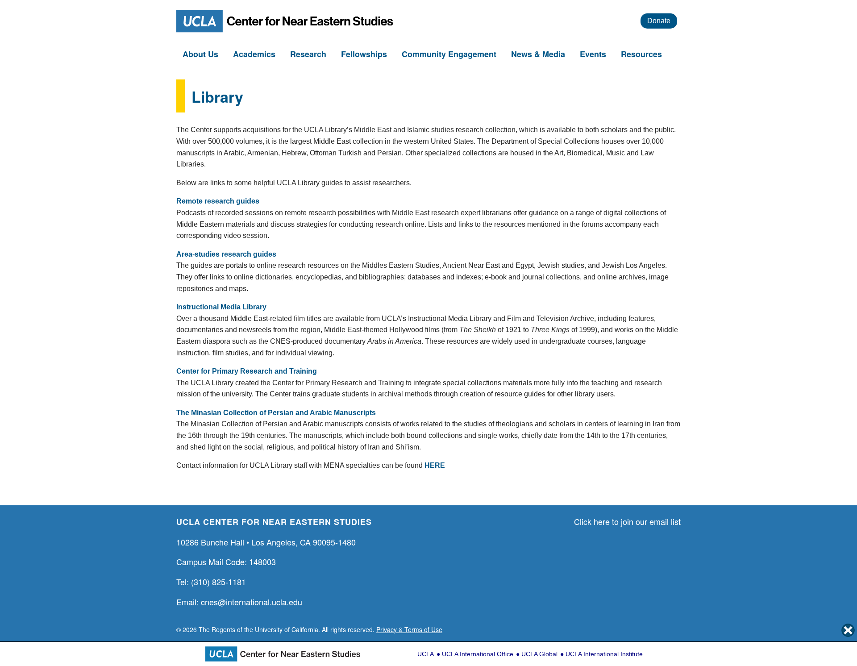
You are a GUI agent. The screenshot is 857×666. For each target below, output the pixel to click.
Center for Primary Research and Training (246, 371)
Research (309, 54)
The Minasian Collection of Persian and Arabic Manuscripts (276, 412)
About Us (201, 54)
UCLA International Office (477, 654)
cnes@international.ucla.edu (251, 602)
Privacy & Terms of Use (409, 629)
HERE (434, 465)
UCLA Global (539, 654)
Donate (658, 21)
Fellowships (365, 54)
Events (594, 54)
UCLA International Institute (604, 654)
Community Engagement (450, 54)
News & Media (539, 54)
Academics (255, 54)
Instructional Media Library (221, 307)
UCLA (425, 654)
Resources (642, 54)
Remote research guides (217, 201)
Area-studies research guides (226, 254)
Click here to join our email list (627, 521)
